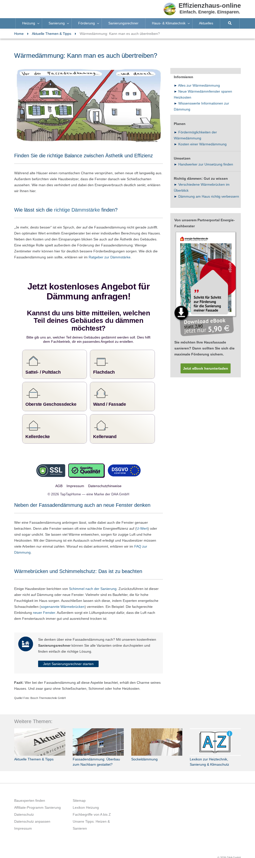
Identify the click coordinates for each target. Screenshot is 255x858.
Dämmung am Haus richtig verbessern (208, 196)
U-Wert (142, 521)
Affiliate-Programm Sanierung (37, 800)
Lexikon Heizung (86, 800)
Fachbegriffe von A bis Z (92, 807)
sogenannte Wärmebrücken (63, 599)
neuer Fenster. (44, 605)
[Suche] (230, 23)
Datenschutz (24, 807)
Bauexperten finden (29, 793)
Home (19, 34)
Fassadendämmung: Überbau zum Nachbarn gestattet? (96, 754)
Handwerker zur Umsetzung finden (205, 164)
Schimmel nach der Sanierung (93, 581)
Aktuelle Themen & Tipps (51, 34)
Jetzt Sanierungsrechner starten (68, 656)
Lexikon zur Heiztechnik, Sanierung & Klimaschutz (209, 754)
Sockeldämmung (144, 752)
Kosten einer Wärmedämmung (202, 144)
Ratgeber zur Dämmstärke (109, 257)
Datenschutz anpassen (32, 814)
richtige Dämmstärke (77, 210)
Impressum (23, 821)
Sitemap (79, 793)
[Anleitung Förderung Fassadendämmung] (205, 284)
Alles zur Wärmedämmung (199, 85)
